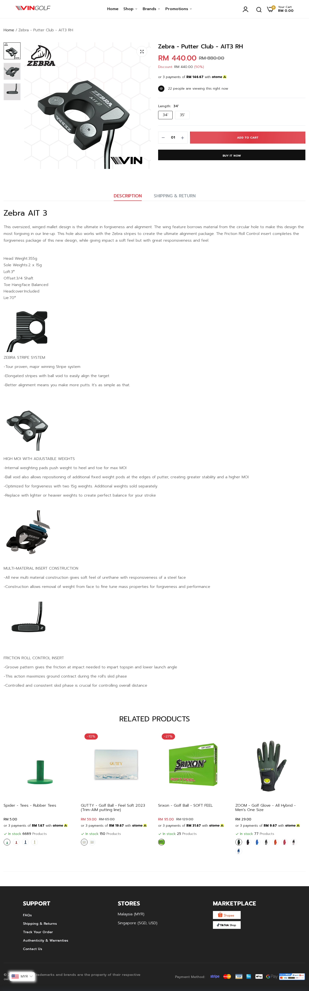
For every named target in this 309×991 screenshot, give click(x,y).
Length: (168, 106)
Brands (150, 9)
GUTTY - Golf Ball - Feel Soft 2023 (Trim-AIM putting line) (113, 807)
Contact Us (32, 948)
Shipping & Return (175, 196)
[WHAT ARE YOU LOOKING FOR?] (259, 9)
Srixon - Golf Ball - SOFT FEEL (185, 805)
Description (128, 196)
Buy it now (232, 155)
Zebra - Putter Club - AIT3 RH (200, 46)
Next (293, 793)
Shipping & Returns (40, 923)
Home (113, 9)
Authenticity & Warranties (45, 940)
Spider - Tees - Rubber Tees (30, 805)
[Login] (246, 9)
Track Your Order (38, 932)
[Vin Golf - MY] (32, 9)
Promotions (177, 9)
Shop (129, 9)
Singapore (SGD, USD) (137, 923)
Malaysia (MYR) (131, 914)
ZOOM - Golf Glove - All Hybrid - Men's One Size (265, 807)
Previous (16, 793)
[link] (65, 738)
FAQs (27, 915)
